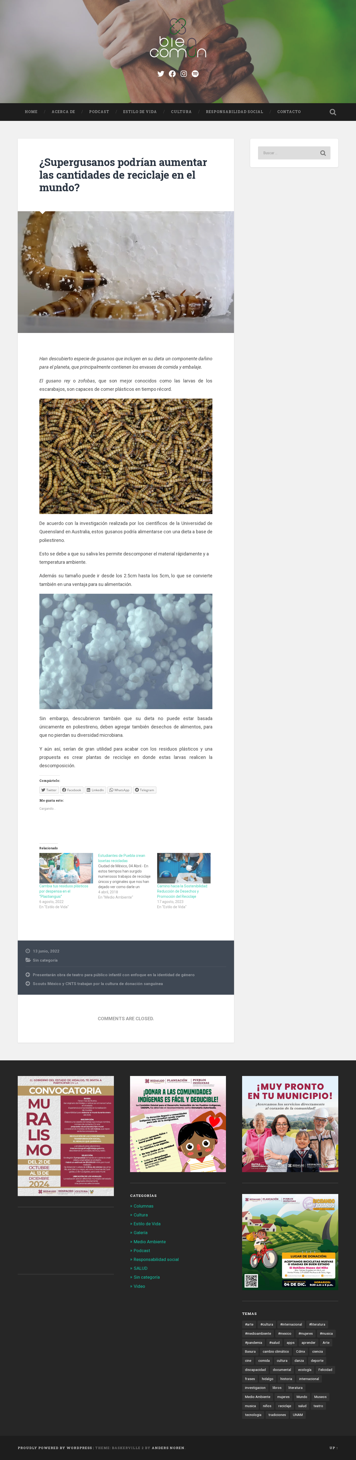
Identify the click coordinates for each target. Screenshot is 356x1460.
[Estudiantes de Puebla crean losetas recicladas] (127, 876)
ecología (304, 1370)
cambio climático (276, 1351)
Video (139, 1286)
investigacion (255, 1387)
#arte (249, 1324)
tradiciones (277, 1415)
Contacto (289, 111)
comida (264, 1360)
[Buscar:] (294, 152)
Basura (250, 1351)
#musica (326, 1333)
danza (299, 1360)
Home (31, 111)
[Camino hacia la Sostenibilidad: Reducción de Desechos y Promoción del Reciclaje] (184, 868)
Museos (320, 1397)
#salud (274, 1342)
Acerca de (63, 111)
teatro (318, 1406)
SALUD (141, 1268)
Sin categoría (45, 960)
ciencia (317, 1351)
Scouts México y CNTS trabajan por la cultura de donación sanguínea (98, 983)
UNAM (298, 1415)
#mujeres (305, 1333)
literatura (296, 1387)
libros (277, 1387)
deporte (317, 1360)
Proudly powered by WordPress (55, 1448)
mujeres (283, 1397)
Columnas (144, 1206)
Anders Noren (168, 1448)
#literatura (317, 1324)
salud (302, 1406)
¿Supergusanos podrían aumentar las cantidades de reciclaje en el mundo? (123, 174)
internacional (309, 1379)
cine (248, 1360)
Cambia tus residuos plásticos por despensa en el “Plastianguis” (63, 891)
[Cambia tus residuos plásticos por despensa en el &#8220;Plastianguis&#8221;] (66, 868)
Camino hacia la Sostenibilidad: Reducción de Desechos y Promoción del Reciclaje (182, 891)
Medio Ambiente (150, 1241)
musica (250, 1406)
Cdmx (300, 1351)
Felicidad (325, 1370)
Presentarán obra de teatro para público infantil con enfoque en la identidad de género (114, 975)
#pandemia (253, 1342)
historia (286, 1379)
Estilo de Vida (140, 111)
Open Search (333, 112)
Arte (326, 1342)
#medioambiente (258, 1333)
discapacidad (255, 1370)
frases (250, 1379)
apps (290, 1342)
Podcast (99, 111)
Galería (141, 1232)
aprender (309, 1342)
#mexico (284, 1333)
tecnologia (253, 1415)
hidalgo (267, 1379)
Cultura (181, 111)
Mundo (302, 1397)
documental (282, 1370)
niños (267, 1406)
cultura (282, 1360)
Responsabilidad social (234, 111)
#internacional (291, 1324)
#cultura (266, 1324)
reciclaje (284, 1406)
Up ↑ (333, 1448)
